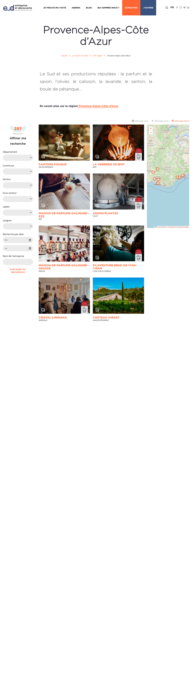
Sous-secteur (10, 193)
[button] (158, 179)
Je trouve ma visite (54, 8)
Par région (97, 55)
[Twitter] (184, 7)
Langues (7, 220)
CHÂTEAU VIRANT (106, 317)
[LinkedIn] (188, 7)
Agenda (76, 8)
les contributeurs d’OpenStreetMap (176, 227)
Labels (6, 206)
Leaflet (159, 227)
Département (10, 151)
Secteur (7, 179)
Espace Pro (131, 8)
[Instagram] (181, 7)
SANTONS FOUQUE (53, 164)
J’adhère (148, 8)
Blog (89, 8)
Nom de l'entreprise (13, 256)
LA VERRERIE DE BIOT (109, 164)
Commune (8, 165)
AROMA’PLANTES (105, 213)
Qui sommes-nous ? (108, 8)
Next (86, 143)
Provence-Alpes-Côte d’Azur (98, 105)
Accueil (64, 55)
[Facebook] (177, 7)
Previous (42, 143)
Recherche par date (13, 234)
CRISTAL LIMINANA (53, 317)
